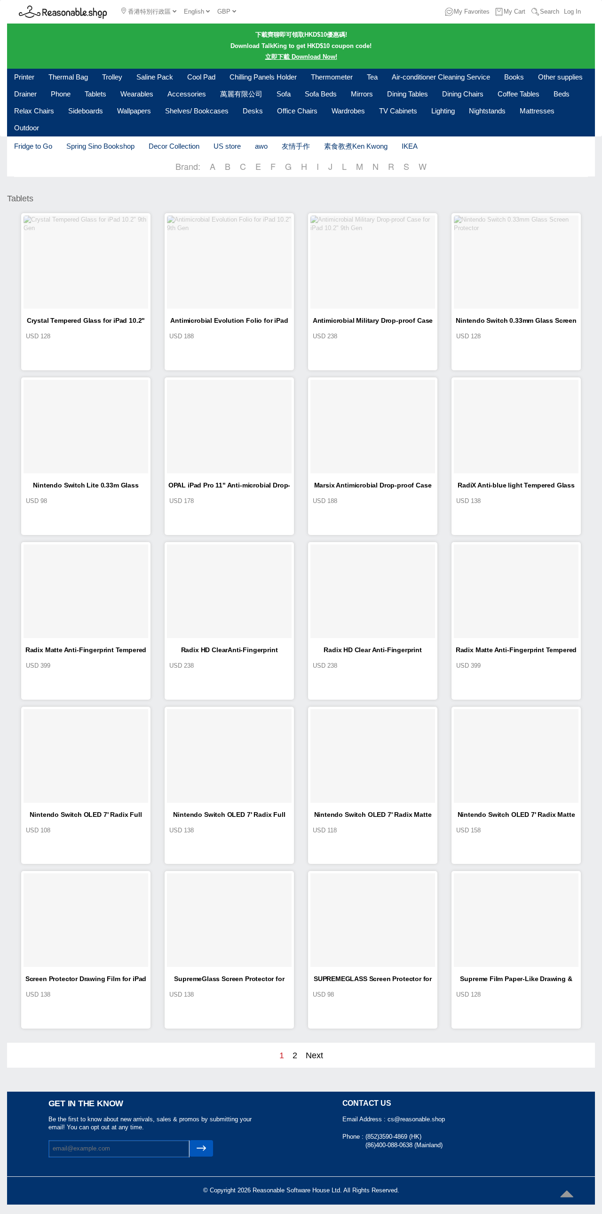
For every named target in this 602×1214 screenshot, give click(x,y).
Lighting (443, 111)
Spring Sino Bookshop (100, 146)
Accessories (186, 94)
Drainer (25, 94)
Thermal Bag (68, 77)
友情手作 (296, 146)
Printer (24, 77)
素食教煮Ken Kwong (356, 146)
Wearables (136, 94)
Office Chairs (297, 111)
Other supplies (560, 77)
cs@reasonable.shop (416, 1119)
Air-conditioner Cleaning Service (441, 77)
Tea (372, 77)
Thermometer (332, 77)
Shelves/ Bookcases (197, 111)
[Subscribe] (201, 1148)
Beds (562, 94)
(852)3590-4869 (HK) (393, 1136)
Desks (253, 111)
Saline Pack (154, 77)
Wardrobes (348, 111)
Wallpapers (134, 111)
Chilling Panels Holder (263, 77)
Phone (61, 94)
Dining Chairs (462, 94)
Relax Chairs (34, 111)
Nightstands (487, 111)
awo (261, 146)
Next (314, 1055)
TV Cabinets (398, 111)
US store (227, 146)
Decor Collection (174, 146)
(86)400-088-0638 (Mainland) (404, 1145)
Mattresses (537, 111)
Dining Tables (407, 94)
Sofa (284, 94)
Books (514, 77)
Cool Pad (201, 77)
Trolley (112, 77)
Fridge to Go (33, 146)
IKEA (410, 146)
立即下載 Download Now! (301, 56)
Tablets (95, 94)
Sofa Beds (321, 94)
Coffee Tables (518, 94)
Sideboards (85, 111)
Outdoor (26, 128)
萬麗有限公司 (241, 94)
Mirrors (362, 94)
